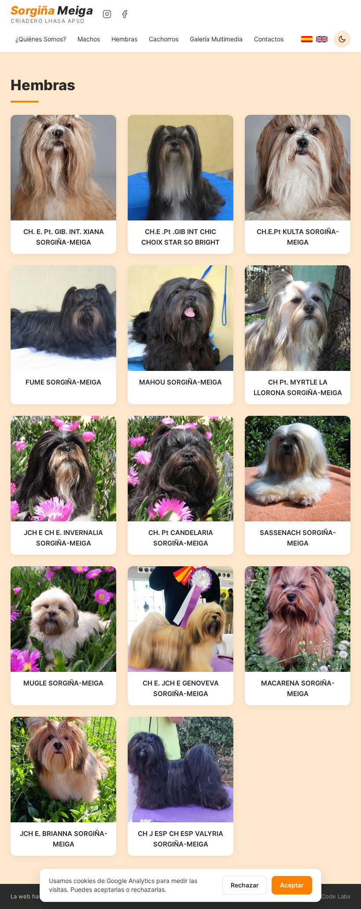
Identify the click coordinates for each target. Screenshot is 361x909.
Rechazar (245, 885)
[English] (322, 39)
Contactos (269, 39)
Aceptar (292, 885)
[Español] (307, 39)
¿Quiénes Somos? (40, 39)
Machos (88, 39)
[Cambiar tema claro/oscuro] (342, 39)
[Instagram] (107, 14)
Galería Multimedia (216, 39)
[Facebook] (125, 14)
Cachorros (163, 39)
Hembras (124, 39)
